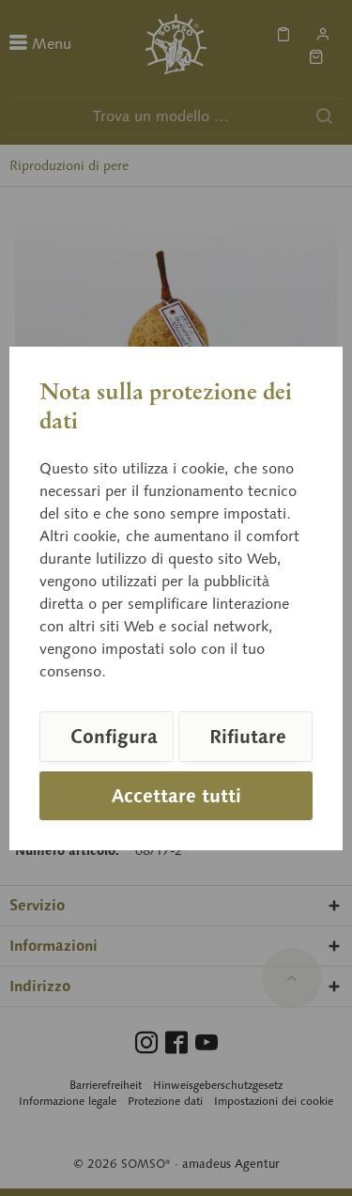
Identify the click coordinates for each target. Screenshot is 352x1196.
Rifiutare (247, 736)
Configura (114, 736)
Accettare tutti (176, 796)
